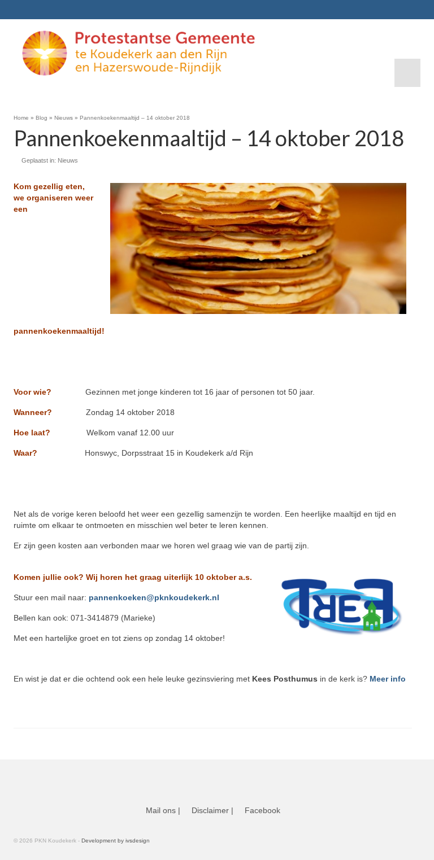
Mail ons (161, 810)
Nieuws (68, 160)
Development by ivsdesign (115, 840)
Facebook (262, 810)
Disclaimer (210, 810)
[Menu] (407, 73)
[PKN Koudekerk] (213, 53)
